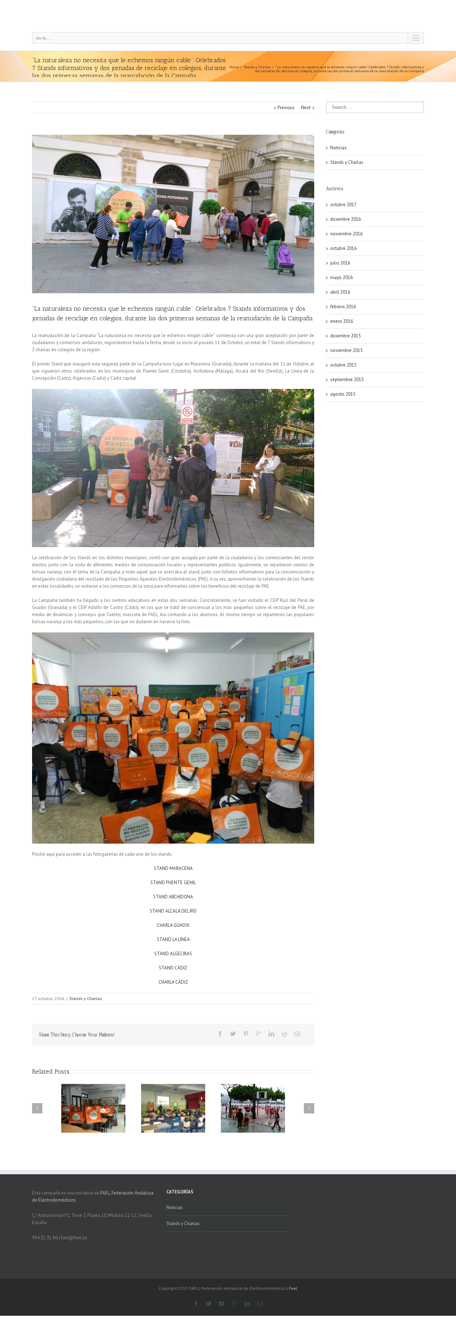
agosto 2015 (343, 394)
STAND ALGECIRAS (173, 954)
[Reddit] (284, 1034)
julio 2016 (340, 263)
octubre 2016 (343, 248)
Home (234, 67)
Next (306, 108)
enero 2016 (341, 321)
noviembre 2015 (346, 350)
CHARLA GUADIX (173, 925)
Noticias (338, 148)
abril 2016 (340, 292)
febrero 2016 (343, 307)
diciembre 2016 (345, 219)
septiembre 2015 (347, 379)
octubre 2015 (343, 365)
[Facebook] (220, 1034)
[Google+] (258, 1034)
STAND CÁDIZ (173, 968)
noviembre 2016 (346, 234)
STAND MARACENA (173, 868)
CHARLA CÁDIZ (173, 982)
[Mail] (297, 1034)
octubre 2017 (343, 205)
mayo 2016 (341, 277)
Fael (293, 1288)
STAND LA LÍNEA (173, 939)
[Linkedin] (271, 1034)
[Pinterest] (246, 1034)
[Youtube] (221, 1303)
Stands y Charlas (257, 67)
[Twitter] (233, 1034)
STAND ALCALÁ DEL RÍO (173, 911)
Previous (286, 108)
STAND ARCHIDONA (173, 897)
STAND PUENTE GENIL (173, 883)
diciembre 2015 (345, 336)
